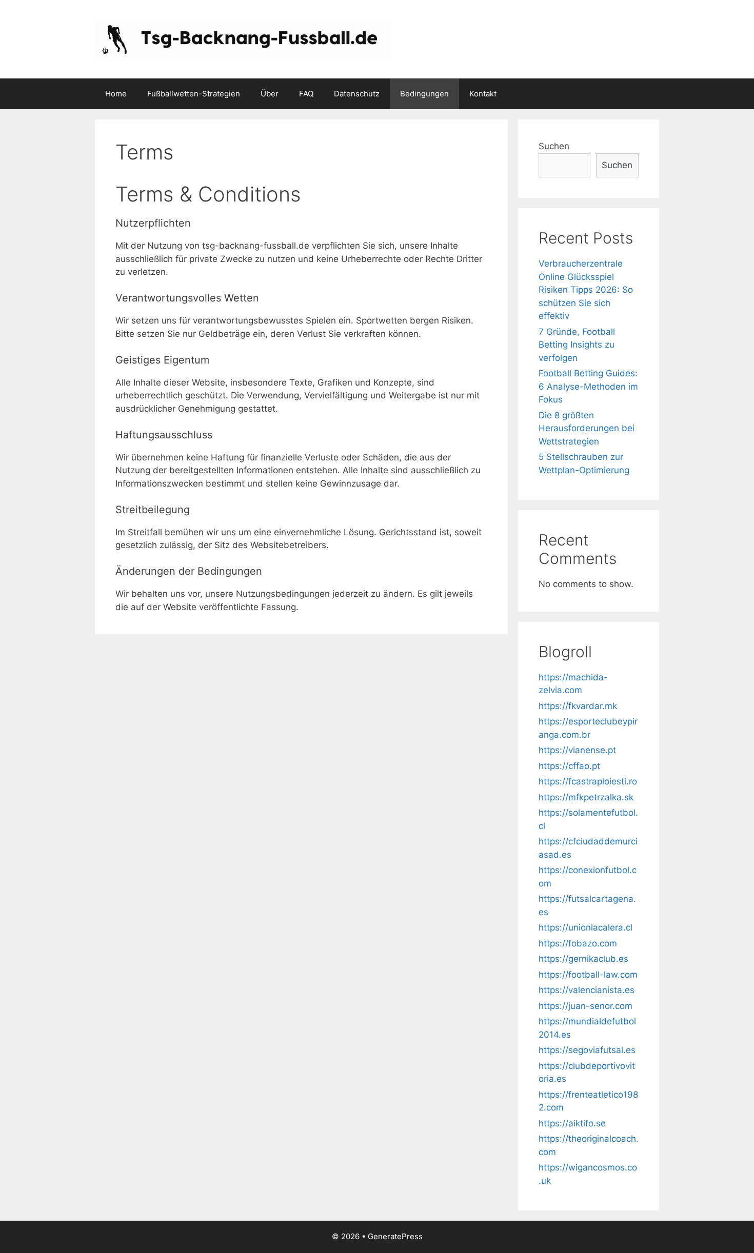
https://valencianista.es (586, 990)
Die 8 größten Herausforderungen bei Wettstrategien (586, 428)
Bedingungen (424, 93)
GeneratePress (395, 1236)
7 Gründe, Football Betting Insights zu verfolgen (577, 345)
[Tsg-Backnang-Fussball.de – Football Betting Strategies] (243, 38)
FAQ (306, 93)
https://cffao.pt (569, 766)
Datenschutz (357, 93)
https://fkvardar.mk (578, 706)
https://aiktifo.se (572, 1123)
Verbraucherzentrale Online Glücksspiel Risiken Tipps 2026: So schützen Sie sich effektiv (586, 289)
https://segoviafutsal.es (587, 1050)
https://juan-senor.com (585, 1006)
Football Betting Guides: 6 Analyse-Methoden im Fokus (588, 386)
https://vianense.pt (577, 750)
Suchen (554, 146)
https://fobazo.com (578, 943)
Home (116, 93)
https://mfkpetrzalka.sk (586, 797)
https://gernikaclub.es (583, 959)
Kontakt (483, 93)
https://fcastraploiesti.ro (588, 781)
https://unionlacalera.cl (585, 927)
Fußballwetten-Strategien (193, 93)
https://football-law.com (588, 974)
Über (270, 93)
